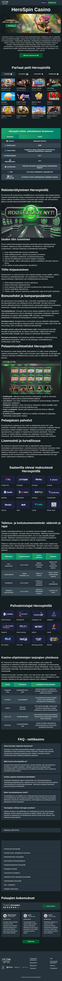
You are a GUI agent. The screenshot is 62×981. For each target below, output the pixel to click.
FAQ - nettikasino (9, 885)
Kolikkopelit (52, 74)
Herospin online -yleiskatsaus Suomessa (17, 853)
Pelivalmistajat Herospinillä (12, 881)
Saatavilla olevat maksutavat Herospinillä (17, 877)
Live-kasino (22, 74)
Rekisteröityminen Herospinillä (13, 857)
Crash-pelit (37, 74)
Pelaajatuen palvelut (10, 869)
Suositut (7, 74)
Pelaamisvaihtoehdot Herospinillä (14, 865)
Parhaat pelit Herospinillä (12, 849)
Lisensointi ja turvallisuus (12, 873)
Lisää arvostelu (50, 906)
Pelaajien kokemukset (11, 889)
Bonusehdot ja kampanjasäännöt (14, 861)
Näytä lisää (31, 941)
